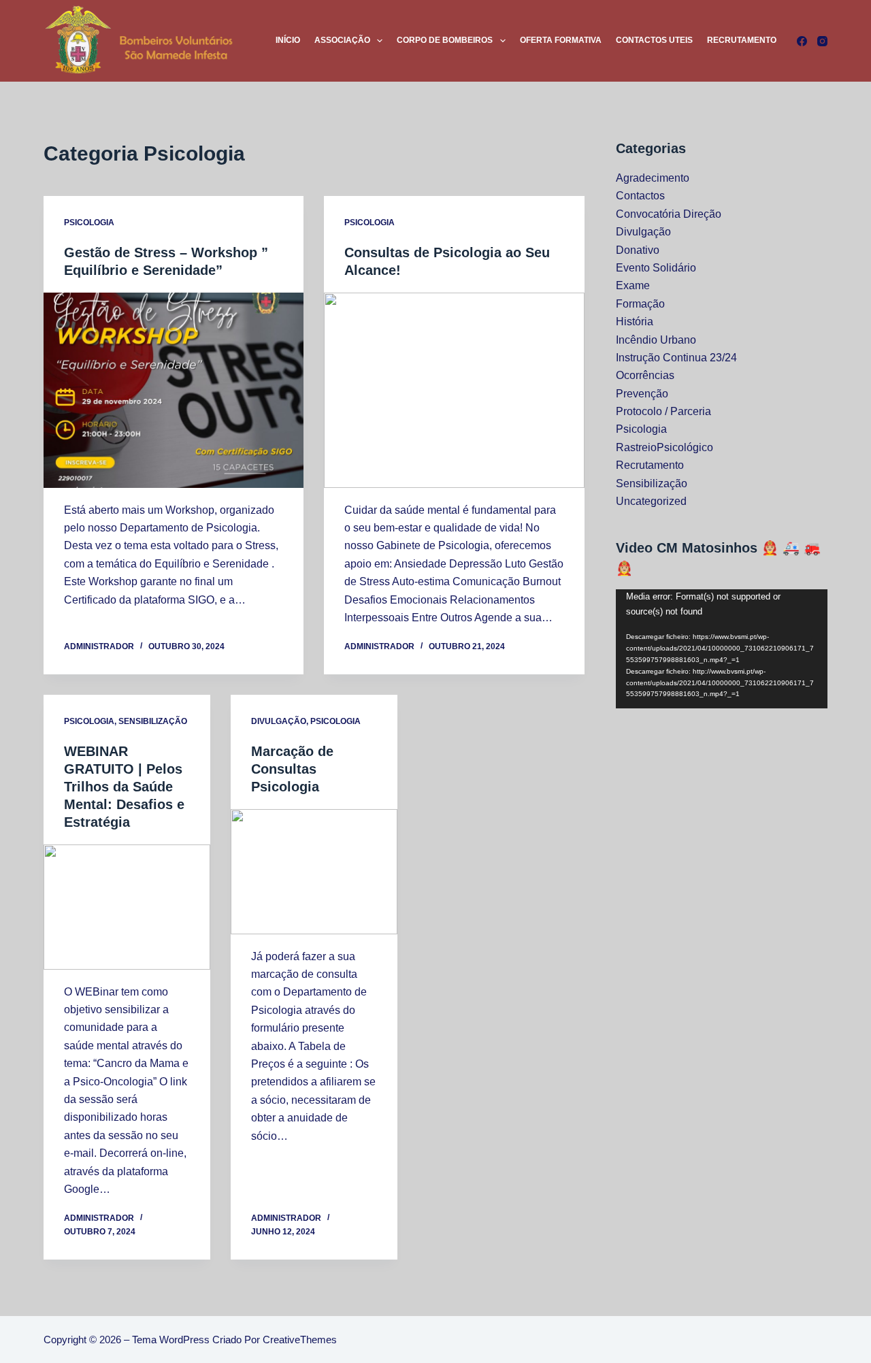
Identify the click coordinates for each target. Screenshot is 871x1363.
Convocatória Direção (668, 214)
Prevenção (642, 393)
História (634, 321)
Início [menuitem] (288, 40)
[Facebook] (802, 41)
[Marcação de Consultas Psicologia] (314, 871)
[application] (721, 648)
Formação (640, 304)
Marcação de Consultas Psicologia (292, 769)
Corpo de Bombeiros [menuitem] (445, 40)
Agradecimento (652, 178)
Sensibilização (152, 721)
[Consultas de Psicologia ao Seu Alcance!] (454, 390)
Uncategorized (651, 501)
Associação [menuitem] (342, 40)
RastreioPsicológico (664, 447)
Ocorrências (645, 375)
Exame (633, 285)
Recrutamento (650, 465)
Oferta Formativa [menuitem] (561, 40)
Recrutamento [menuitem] (741, 40)
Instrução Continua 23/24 (676, 357)
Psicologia (89, 222)
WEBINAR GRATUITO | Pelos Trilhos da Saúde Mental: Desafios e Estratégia (124, 787)
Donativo (637, 250)
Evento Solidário (656, 268)
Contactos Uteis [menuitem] (654, 40)
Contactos (640, 195)
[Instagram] (822, 41)
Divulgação (278, 721)
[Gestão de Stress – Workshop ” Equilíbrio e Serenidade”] (173, 390)
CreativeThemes (300, 1339)
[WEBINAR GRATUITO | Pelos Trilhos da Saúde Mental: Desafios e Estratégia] (127, 907)
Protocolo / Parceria (663, 411)
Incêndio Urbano (656, 340)
